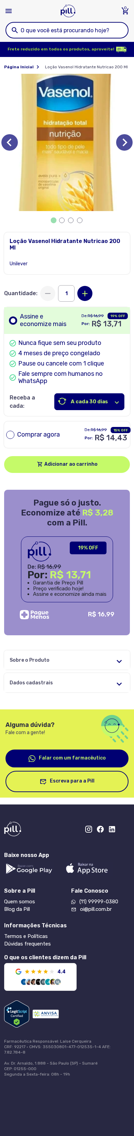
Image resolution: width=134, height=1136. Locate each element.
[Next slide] (124, 142)
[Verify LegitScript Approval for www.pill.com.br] (16, 1014)
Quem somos (19, 902)
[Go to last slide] (9, 142)
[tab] (54, 220)
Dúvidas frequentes (27, 944)
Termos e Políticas (26, 936)
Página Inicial (19, 67)
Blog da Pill (17, 909)
